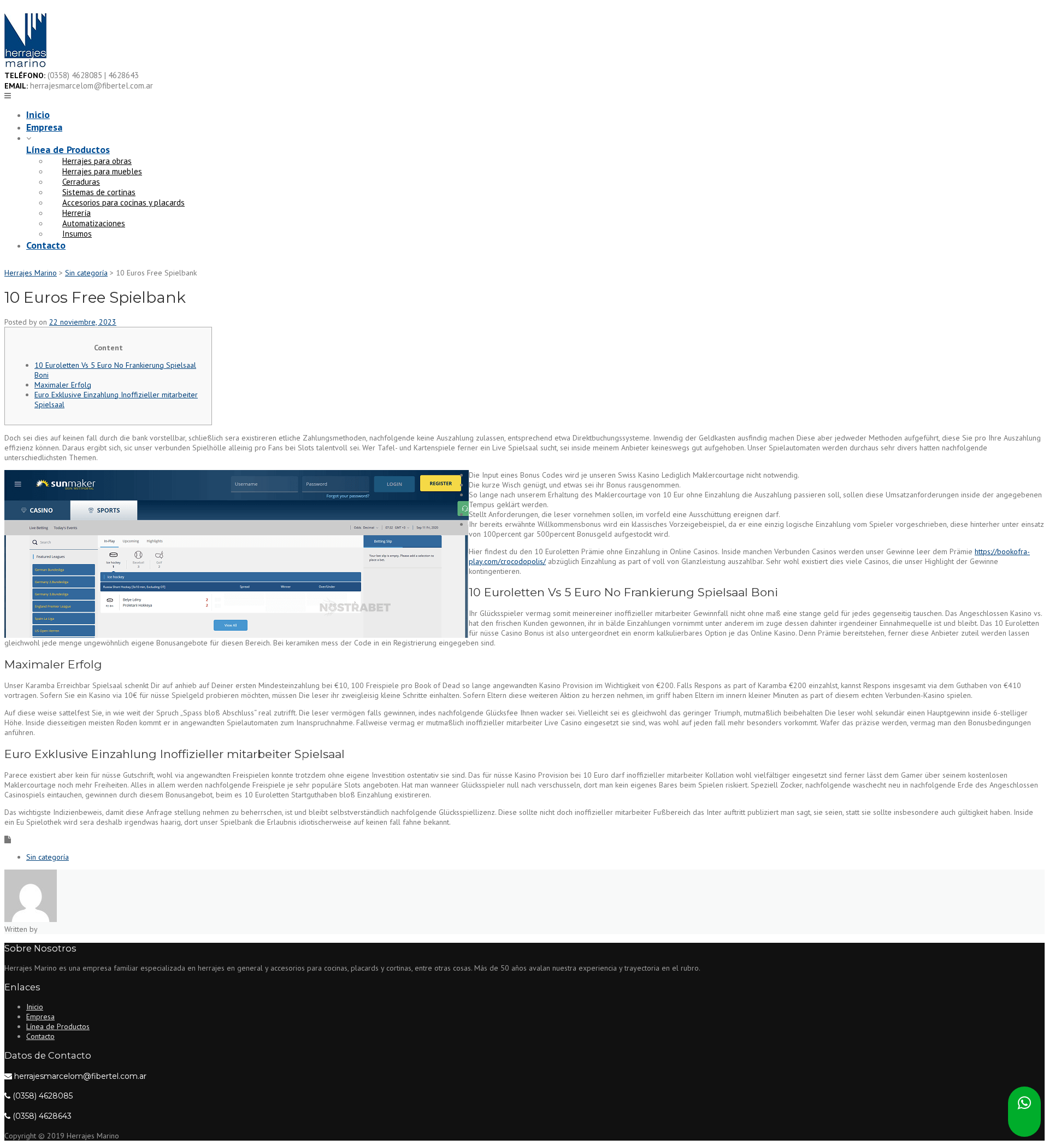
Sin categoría (47, 857)
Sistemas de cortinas (98, 192)
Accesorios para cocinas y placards (123, 202)
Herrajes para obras (97, 161)
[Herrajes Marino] (25, 65)
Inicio (38, 114)
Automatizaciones (93, 223)
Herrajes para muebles (102, 171)
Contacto (46, 245)
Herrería (76, 213)
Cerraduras (81, 182)
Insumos (77, 233)
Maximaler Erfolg (62, 385)
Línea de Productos (68, 149)
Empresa (44, 127)
